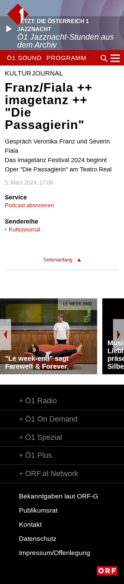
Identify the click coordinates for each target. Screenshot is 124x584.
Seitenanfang (57, 260)
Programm (66, 58)
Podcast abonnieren (29, 205)
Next (118, 334)
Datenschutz (37, 538)
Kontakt (30, 524)
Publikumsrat (38, 510)
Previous (5, 334)
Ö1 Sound (24, 58)
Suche (104, 58)
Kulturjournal (24, 229)
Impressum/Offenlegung (54, 552)
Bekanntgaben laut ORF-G (58, 496)
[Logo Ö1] (18, 14)
